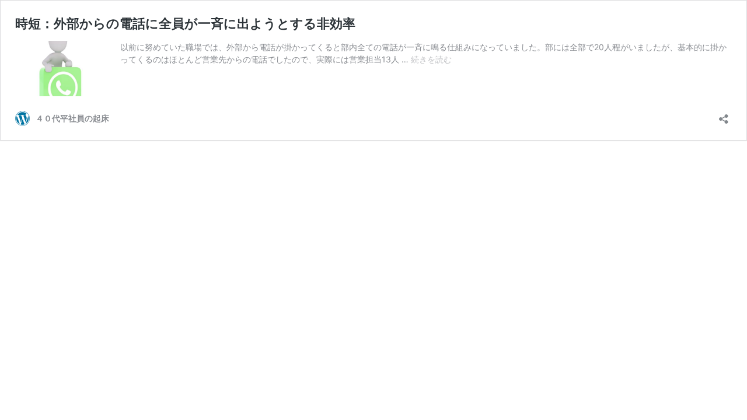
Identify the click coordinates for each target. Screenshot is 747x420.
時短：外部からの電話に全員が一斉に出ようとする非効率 (185, 23)
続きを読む (431, 59)
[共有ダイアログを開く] (723, 115)
